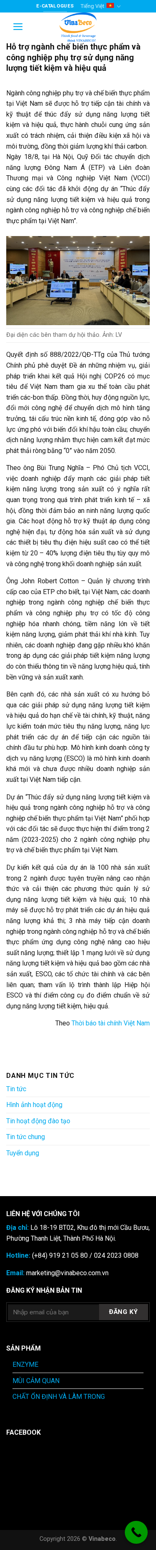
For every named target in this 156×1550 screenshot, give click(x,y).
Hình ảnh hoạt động (34, 1105)
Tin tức (16, 1089)
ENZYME (25, 1364)
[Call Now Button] (136, 1532)
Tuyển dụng (22, 1153)
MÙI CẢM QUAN (35, 1381)
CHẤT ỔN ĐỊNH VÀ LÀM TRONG (58, 1397)
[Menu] (18, 26)
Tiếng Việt (92, 6)
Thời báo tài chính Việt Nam (111, 1023)
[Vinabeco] (78, 27)
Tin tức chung (25, 1137)
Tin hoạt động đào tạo (38, 1121)
